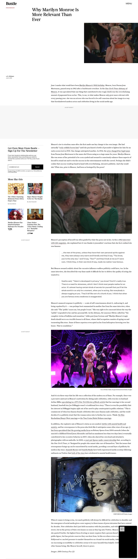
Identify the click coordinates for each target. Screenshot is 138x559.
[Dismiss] (134, 527)
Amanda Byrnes (72, 450)
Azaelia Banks (87, 450)
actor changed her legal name (118, 151)
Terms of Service (38, 171)
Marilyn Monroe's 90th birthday (91, 85)
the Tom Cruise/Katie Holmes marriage (95, 418)
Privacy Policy (13, 172)
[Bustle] (11, 3)
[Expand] (121, 527)
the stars (81, 453)
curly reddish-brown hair (69, 147)
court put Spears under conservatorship (100, 440)
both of (74, 453)
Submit (37, 167)
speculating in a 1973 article (83, 402)
